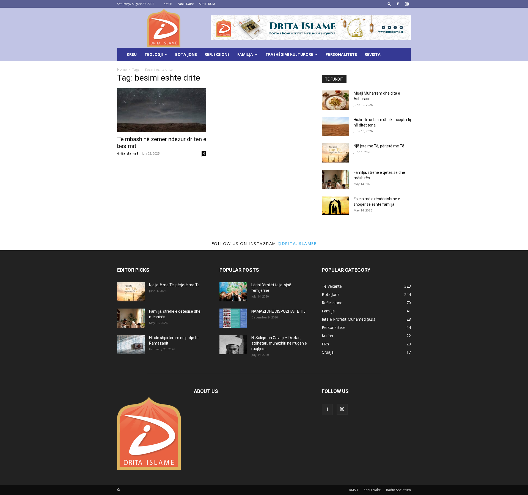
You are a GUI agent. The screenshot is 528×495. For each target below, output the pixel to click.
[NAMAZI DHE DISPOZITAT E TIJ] (233, 318)
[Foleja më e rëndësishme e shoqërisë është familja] (335, 205)
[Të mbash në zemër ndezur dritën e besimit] (161, 110)
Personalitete (341, 54)
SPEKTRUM (207, 4)
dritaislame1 (127, 153)
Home (122, 69)
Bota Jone (186, 54)
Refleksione (217, 54)
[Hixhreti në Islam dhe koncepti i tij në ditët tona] (335, 126)
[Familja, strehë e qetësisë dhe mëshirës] (335, 179)
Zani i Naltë (372, 490)
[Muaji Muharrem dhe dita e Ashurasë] (335, 100)
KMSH (168, 4)
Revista (373, 54)
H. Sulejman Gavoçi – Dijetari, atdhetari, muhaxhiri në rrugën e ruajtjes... (279, 343)
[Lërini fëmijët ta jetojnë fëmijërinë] (233, 291)
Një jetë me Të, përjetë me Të (379, 146)
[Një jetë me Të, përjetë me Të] (335, 153)
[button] (389, 4)
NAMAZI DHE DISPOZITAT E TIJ (278, 311)
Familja (245, 54)
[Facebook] (398, 4)
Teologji (153, 54)
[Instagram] (407, 4)
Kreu (132, 54)
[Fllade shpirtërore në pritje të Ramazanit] (131, 344)
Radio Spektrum (398, 490)
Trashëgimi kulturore (289, 54)
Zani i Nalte (185, 4)
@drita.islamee (297, 243)
